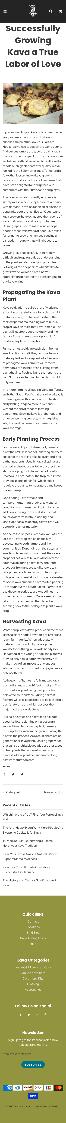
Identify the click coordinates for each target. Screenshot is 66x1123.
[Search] (50, 11)
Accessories (33, 989)
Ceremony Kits (33, 978)
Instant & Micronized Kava (33, 967)
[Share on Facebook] (4, 774)
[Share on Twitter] (13, 774)
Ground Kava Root (33, 973)
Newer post (52, 792)
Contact (33, 921)
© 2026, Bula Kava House (18, 1106)
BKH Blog (33, 932)
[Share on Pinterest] (22, 774)
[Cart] (60, 11)
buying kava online (33, 132)
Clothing (33, 984)
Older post (13, 792)
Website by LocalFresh (47, 1106)
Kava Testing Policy (33, 938)
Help (33, 943)
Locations (33, 927)
